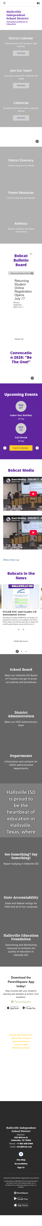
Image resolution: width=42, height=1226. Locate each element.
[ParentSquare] (21, 1193)
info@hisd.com (24, 1146)
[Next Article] (23, 629)
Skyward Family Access (21, 1041)
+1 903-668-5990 (25, 1143)
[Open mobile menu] (4, 3)
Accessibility (21, 1163)
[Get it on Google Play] (21, 1198)
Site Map (21, 1159)
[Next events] (37, 448)
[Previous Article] (18, 629)
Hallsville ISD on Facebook (21, 1038)
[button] (38, 3)
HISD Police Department (21, 1048)
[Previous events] (4, 448)
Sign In (21, 1167)
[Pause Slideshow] (31, 254)
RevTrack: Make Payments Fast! (21, 1035)
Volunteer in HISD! (21, 1044)
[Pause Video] (37, 141)
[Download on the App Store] (21, 1205)
